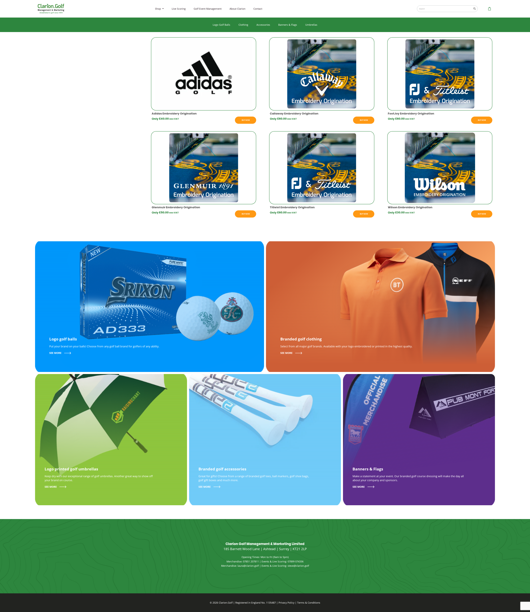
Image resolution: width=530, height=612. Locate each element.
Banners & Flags (287, 24)
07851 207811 (251, 561)
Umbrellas (311, 24)
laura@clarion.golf (248, 565)
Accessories (263, 24)
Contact (257, 8)
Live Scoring (179, 8)
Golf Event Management (208, 8)
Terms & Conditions (308, 602)
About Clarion (237, 8)
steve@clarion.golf (298, 565)
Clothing (243, 24)
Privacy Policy (286, 602)
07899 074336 (296, 561)
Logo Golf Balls (221, 24)
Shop (158, 8)
